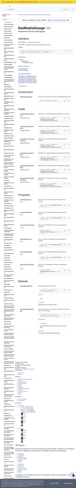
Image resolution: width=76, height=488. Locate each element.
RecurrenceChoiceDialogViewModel (9, 438)
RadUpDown (7, 365)
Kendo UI (17, 366)
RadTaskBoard (8, 247)
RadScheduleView (9, 153)
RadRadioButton (8, 75)
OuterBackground (26, 239)
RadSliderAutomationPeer (9, 183)
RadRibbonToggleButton (9, 130)
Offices (20, 461)
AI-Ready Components (28, 369)
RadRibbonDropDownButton (9, 113)
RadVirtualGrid (8, 378)
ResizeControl (8, 457)
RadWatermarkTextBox (9, 392)
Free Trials (21, 373)
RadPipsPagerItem (9, 24)
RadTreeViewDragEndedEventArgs (9, 334)
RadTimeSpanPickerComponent (9, 275)
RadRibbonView (8, 133)
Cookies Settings (68, 483)
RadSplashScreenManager (9, 200)
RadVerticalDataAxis (9, 372)
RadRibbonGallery (9, 116)
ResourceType (8, 475)
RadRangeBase (8, 77)
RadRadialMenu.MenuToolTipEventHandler (9, 68)
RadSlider (6, 180)
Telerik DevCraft (19, 363)
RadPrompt (7, 37)
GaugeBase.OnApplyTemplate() (27, 82)
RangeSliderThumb (9, 421)
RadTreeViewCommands (9, 330)
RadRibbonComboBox (9, 99)
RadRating (7, 84)
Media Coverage (22, 458)
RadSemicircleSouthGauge (9, 174)
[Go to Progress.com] (20, 446)
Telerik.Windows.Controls (33, 14)
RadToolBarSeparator (9, 287)
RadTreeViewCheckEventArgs (9, 327)
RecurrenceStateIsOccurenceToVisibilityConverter (9, 454)
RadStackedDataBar (9, 218)
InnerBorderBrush (26, 212)
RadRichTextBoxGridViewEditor (9, 141)
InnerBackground (25, 200)
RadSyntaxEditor (8, 237)
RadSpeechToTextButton (9, 192)
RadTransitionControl (9, 301)
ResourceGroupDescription (9, 466)
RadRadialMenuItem (9, 72)
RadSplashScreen (9, 197)
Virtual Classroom (23, 391)
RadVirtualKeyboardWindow (9, 388)
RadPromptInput (8, 40)
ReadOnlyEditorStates (9, 424)
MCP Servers (18, 369)
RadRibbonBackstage (9, 89)
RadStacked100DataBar (9, 214)
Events (20, 392)
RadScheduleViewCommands (9, 156)
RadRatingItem (8, 86)
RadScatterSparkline (9, 150)
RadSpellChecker (8, 195)
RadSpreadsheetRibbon (9, 211)
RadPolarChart (8, 33)
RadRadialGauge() (26, 97)
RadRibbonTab (8, 127)
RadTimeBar (7, 264)
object (21, 59)
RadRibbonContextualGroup (9, 110)
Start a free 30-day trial (58, 20)
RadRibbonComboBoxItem (9, 102)
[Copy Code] (70, 50)
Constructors (25, 92)
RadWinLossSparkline (9, 410)
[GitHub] (22, 424)
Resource (6, 459)
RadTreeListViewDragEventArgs (9, 315)
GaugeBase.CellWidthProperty (27, 79)
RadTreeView (7, 324)
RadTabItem (7, 245)
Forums (20, 384)
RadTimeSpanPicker (9, 272)
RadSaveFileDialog (9, 146)
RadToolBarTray (8, 290)
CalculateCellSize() (26, 286)
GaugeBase (24, 61)
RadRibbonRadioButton (9, 121)
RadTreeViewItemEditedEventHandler (9, 355)
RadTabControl (8, 243)
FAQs (19, 394)
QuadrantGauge (23, 68)
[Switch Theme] (73, 9)
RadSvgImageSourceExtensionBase (9, 234)
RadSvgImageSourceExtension (9, 231)
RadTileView (7, 260)
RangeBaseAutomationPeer (9, 418)
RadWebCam (7, 398)
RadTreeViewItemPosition (9, 359)
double (21, 227)
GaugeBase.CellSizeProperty (27, 77)
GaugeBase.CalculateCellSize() (47, 304)
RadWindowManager (9, 407)
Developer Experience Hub (25, 379)
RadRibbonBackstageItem (9, 93)
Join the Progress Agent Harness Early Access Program (56, 2)
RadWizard (7, 413)
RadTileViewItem (8, 262)
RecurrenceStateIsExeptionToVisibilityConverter (9, 449)
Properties (24, 194)
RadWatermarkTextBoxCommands (9, 395)
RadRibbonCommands (9, 106)
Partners (20, 390)
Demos (20, 380)
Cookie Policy (20, 484)
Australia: (28, 412)
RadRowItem (7, 144)
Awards (20, 456)
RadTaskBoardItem (9, 253)
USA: (27, 406)
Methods (23, 281)
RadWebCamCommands (9, 401)
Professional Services (24, 388)
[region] (38, 483)
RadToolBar (7, 284)
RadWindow (7, 404)
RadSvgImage (8, 228)
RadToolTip (7, 292)
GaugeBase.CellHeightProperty (27, 76)
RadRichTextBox (8, 138)
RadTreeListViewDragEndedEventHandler (9, 311)
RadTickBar (7, 255)
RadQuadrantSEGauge (9, 56)
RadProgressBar (8, 35)
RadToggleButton (8, 278)
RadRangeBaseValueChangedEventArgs (9, 81)
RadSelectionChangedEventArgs (9, 159)
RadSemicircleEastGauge (9, 167)
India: (27, 409)
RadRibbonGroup (8, 118)
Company (20, 453)
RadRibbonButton (8, 96)
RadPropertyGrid (8, 42)
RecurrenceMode (8, 445)
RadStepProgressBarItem (9, 225)
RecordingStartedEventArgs (9, 428)
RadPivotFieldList (8, 26)
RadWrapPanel (8, 415)
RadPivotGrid (7, 29)
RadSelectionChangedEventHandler (9, 163)
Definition (23, 38)
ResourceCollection (9, 462)
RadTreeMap (7, 321)
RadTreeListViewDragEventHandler (9, 318)
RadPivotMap (7, 31)
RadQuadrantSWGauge (9, 59)
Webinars (20, 387)
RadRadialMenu (8, 64)
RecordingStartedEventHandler (9, 431)
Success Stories (22, 399)
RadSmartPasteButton (9, 189)
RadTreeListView (8, 303)
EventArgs (44, 323)
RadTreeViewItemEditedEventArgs (9, 351)
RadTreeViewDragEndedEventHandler (9, 338)
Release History (22, 383)
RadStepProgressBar (9, 221)
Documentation (22, 382)
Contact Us (21, 405)
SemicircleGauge (23, 70)
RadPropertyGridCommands (9, 45)
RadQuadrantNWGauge (9, 52)
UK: (27, 408)
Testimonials (21, 400)
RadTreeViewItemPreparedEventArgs (9, 362)
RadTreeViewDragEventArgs (9, 342)
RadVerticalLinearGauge (9, 375)
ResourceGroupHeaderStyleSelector (9, 469)
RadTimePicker (8, 269)
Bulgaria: (28, 410)
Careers (20, 460)
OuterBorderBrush (26, 252)
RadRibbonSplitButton (9, 125)
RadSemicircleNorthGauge (9, 170)
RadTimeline (7, 267)
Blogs (19, 386)
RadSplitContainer (9, 205)
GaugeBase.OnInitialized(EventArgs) (49, 333)
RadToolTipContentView (9, 295)
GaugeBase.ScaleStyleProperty (27, 80)
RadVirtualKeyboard (9, 384)
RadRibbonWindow (9, 136)
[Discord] (22, 426)
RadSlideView (8, 186)
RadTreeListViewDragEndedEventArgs (9, 306)
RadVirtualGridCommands (9, 381)
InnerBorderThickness (27, 225)
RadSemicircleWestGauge (9, 177)
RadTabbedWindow (9, 240)
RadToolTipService (9, 298)
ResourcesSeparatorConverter (9, 473)
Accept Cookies (54, 483)
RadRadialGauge (8, 62)
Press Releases (22, 457)
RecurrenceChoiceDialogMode (9, 435)
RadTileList (7, 258)
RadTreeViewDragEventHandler (9, 346)
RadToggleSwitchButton (9, 281)
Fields (21, 109)
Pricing (20, 374)
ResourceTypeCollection (9, 478)
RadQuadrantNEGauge (9, 48)
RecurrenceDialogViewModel (9, 442)
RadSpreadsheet (8, 208)
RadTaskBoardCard (9, 250)
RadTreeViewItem (8, 348)
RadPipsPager (8, 22)
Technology (21, 454)
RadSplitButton (8, 203)
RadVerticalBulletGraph (9, 368)
